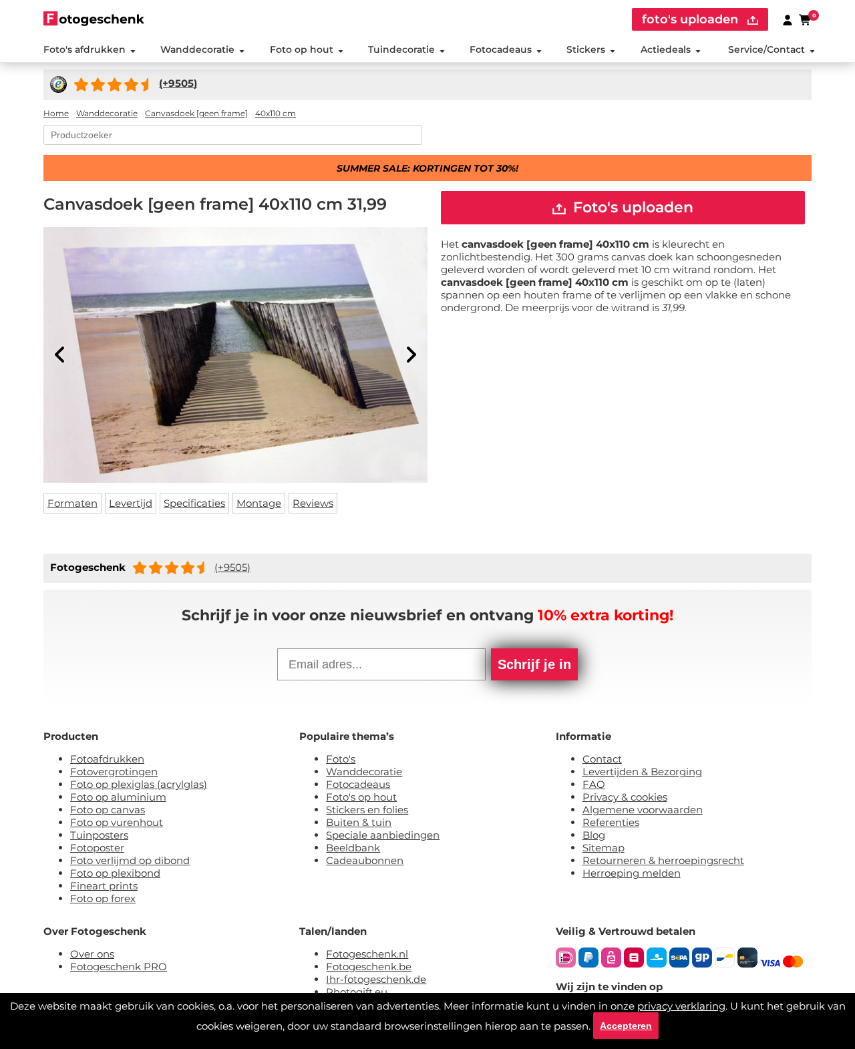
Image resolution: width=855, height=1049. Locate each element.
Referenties (610, 822)
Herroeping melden (631, 873)
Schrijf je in (534, 664)
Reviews (313, 503)
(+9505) (232, 567)
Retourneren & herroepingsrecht (663, 860)
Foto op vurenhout (116, 822)
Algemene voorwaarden (642, 809)
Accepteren (626, 1025)
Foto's (340, 759)
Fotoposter (97, 847)
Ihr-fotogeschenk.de (376, 979)
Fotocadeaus (501, 49)
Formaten (72, 503)
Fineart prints (104, 885)
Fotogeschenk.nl (367, 954)
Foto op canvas (107, 809)
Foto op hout (301, 49)
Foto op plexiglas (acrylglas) (138, 784)
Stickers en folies (367, 809)
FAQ (593, 784)
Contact (602, 759)
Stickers (585, 49)
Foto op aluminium (118, 797)
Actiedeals (666, 49)
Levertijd (130, 503)
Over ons (92, 954)
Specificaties (194, 503)
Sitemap (603, 847)
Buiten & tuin (358, 822)
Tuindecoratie (401, 49)
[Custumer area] (787, 19)
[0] (805, 19)
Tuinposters (99, 835)
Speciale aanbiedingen (383, 835)
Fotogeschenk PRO (118, 966)
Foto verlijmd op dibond (130, 860)
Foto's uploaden (631, 207)
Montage (258, 503)
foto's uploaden (691, 19)
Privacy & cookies (624, 797)
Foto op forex (103, 898)
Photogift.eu (356, 992)
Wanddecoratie (197, 49)
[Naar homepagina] (93, 18)
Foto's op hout (361, 797)
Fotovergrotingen (114, 771)
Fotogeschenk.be (368, 966)
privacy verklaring (681, 1006)
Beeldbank (353, 847)
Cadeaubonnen (364, 860)
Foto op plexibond (115, 873)
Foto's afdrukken (84, 49)
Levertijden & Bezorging (642, 771)
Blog (593, 835)
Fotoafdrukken (107, 759)
